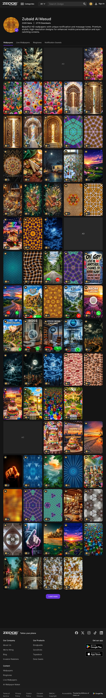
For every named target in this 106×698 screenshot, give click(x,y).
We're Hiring (8, 650)
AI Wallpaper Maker (11, 684)
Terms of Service (6, 694)
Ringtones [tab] (37, 42)
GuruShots (37, 650)
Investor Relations (11, 659)
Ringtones (7, 675)
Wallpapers (8, 670)
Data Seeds (38, 659)
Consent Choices (40, 694)
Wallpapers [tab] (8, 42)
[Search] (84, 4)
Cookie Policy (29, 694)
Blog (5, 654)
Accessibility (67, 693)
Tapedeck (37, 654)
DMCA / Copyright (52, 694)
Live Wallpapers (10, 680)
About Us (7, 645)
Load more (53, 596)
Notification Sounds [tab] (53, 42)
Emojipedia (38, 645)
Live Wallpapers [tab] (23, 42)
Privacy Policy (18, 694)
